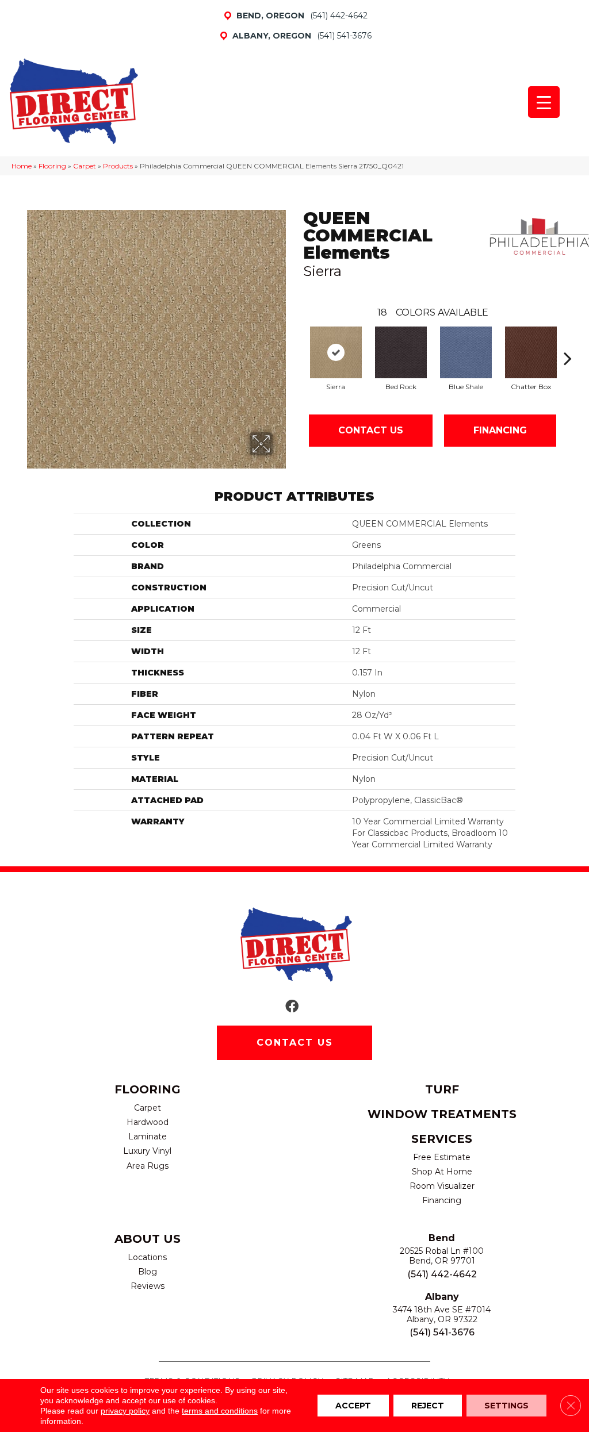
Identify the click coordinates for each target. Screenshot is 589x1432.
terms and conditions (220, 1410)
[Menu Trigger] (544, 102)
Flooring (52, 166)
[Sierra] (336, 352)
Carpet (84, 166)
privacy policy (125, 1410)
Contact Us (370, 430)
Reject (427, 1405)
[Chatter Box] (531, 352)
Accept (353, 1405)
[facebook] (292, 1007)
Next (567, 341)
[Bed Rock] (401, 352)
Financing (500, 430)
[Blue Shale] (466, 352)
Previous (297, 341)
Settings (506, 1405)
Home (22, 166)
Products (118, 166)
